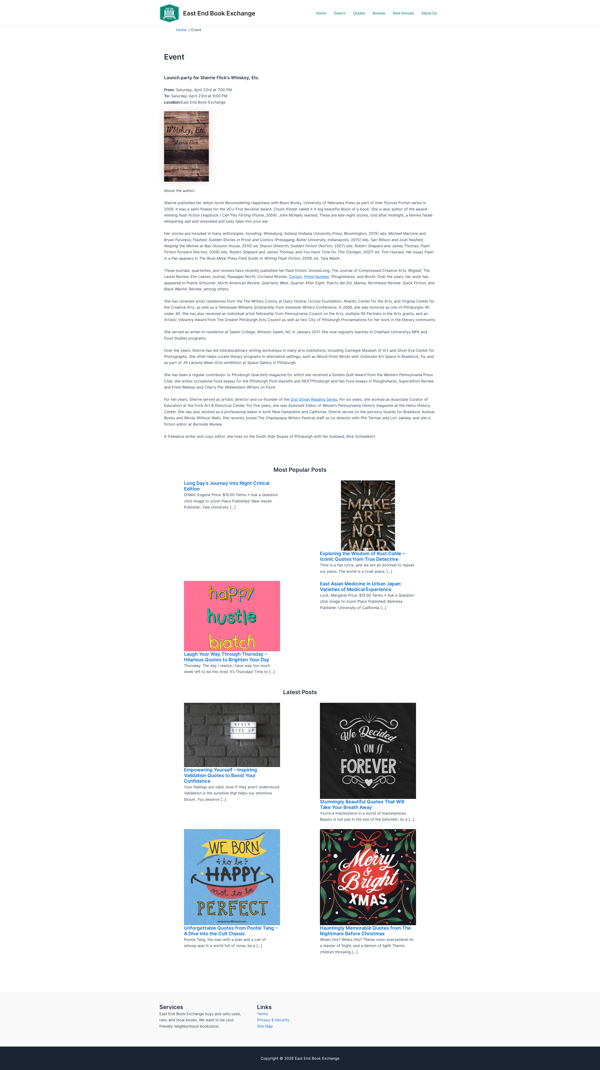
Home (321, 13)
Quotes (359, 13)
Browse (379, 13)
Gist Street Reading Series (314, 399)
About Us (429, 13)
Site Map (265, 1026)
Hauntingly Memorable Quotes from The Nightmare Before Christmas (365, 930)
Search (340, 13)
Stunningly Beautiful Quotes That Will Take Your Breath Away (362, 804)
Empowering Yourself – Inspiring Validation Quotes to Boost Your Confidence (220, 775)
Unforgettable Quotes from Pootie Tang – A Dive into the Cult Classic (231, 930)
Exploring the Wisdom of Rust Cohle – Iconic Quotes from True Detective (362, 556)
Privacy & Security (273, 1020)
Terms (262, 1013)
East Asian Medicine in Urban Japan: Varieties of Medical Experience (361, 586)
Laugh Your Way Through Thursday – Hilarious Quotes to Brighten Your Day (226, 656)
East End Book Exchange (219, 13)
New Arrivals (403, 13)
